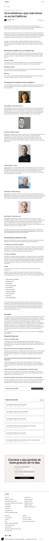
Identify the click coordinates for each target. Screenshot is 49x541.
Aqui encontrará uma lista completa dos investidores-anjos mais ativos (20, 231)
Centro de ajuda (8, 517)
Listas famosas (8, 527)
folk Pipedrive (8, 506)
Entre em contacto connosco (29, 521)
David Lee (6, 134)
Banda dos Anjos (10, 281)
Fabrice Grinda (7, 167)
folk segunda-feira (9, 510)
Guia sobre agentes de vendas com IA (13, 528)
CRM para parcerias (28, 503)
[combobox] (41, 539)
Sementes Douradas (10, 291)
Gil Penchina (7, 193)
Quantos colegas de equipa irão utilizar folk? (24, 471)
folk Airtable (7, 508)
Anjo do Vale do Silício (11, 285)
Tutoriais (7, 519)
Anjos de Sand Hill (10, 293)
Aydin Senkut (7, 218)
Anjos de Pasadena (10, 289)
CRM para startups (28, 504)
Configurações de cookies (31, 539)
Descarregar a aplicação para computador (14, 503)
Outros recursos (8, 530)
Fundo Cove (8, 295)
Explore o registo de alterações (11, 523)
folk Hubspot (7, 504)
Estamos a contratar (27, 517)
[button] (2, 539)
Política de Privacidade (20, 539)
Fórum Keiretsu (9, 287)
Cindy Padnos (7, 108)
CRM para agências (28, 499)
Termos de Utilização (9, 539)
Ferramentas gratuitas (9, 525)
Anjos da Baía (9, 283)
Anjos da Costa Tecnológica (12, 279)
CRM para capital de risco (29, 506)
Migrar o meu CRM (9, 499)
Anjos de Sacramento (11, 297)
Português (40, 539)
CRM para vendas (28, 501)
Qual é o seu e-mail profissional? (22, 466)
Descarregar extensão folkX (11, 501)
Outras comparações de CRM (11, 512)
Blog (6, 521)
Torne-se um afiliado (27, 519)
